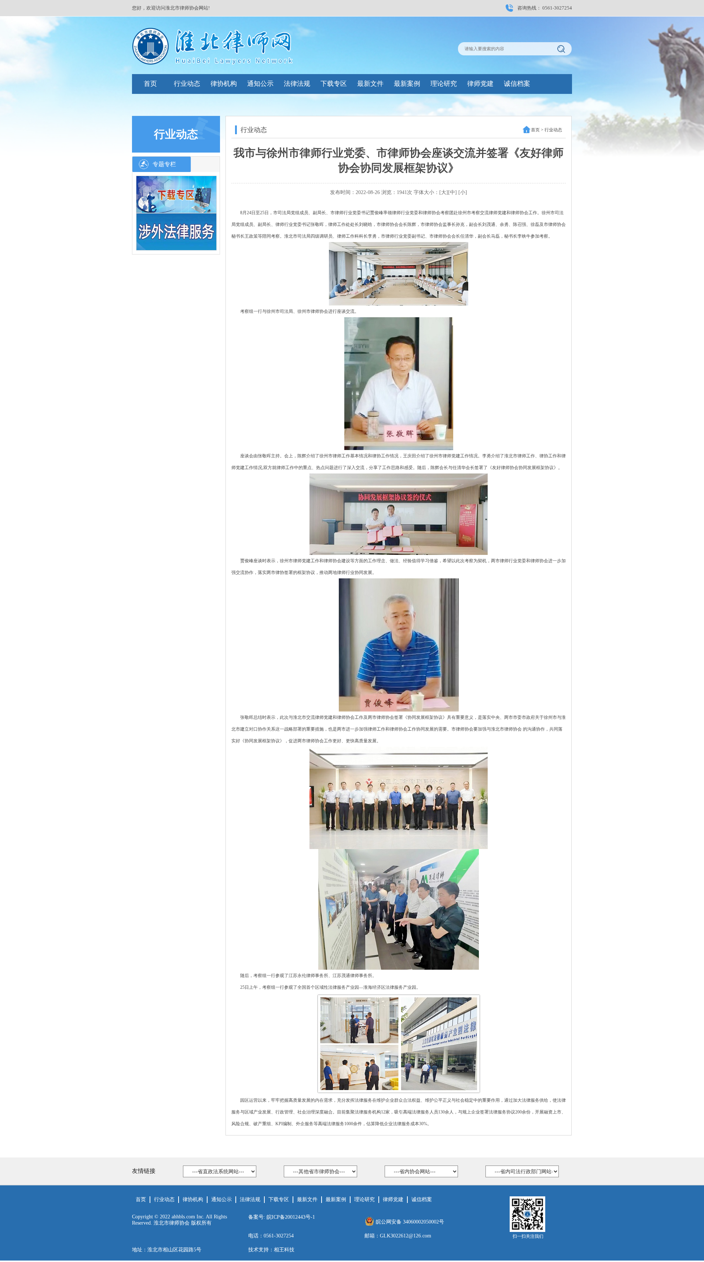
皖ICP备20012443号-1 (291, 1217)
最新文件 (370, 83)
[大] (443, 192)
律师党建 (480, 83)
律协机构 (223, 83)
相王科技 (284, 1249)
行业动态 (187, 83)
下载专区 (333, 83)
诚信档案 (517, 83)
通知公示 (260, 83)
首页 (150, 83)
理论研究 (443, 83)
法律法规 (297, 83)
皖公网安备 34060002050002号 (410, 1222)
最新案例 (407, 83)
